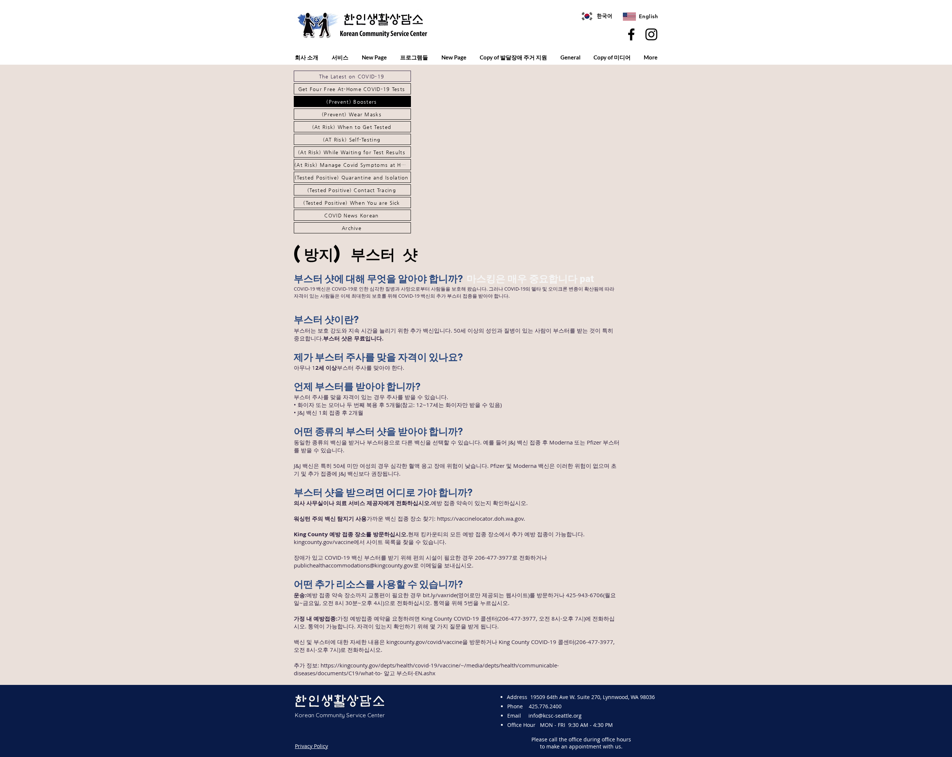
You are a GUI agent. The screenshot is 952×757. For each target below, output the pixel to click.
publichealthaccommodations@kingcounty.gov (353, 565)
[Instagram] (651, 34)
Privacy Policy (311, 746)
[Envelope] (587, 16)
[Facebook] (631, 34)
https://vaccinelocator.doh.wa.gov (480, 518)
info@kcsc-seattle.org (555, 715)
